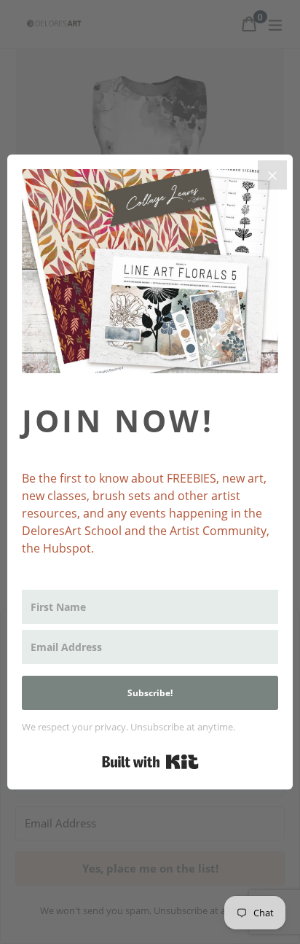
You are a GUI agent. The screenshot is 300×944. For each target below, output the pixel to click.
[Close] (272, 175)
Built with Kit (150, 762)
